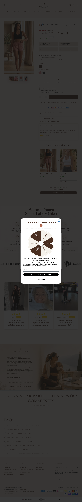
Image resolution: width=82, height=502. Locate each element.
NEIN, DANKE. (41, 279)
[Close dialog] (59, 220)
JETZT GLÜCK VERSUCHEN (41, 274)
